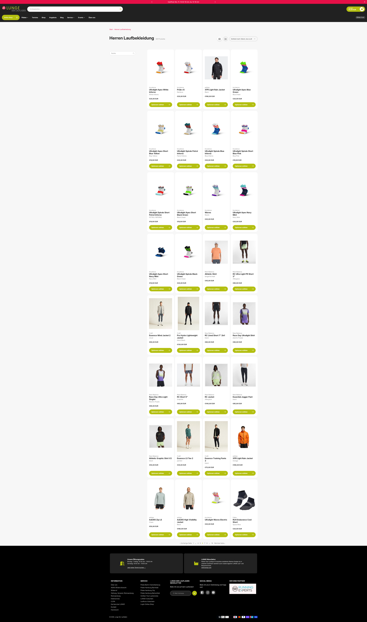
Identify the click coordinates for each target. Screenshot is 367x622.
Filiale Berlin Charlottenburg (150, 585)
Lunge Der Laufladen (121, 617)
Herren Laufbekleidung (122, 29)
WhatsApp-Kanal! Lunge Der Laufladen (183, 2)
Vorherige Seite (186, 543)
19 (212, 543)
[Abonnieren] (194, 593)
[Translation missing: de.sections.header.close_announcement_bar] (365, 2)
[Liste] (225, 39)
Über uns (114, 585)
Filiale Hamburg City (147, 590)
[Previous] (152, 2)
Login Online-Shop (147, 604)
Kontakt (113, 607)
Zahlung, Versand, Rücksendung (122, 593)
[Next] (215, 2)
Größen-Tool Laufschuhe (149, 596)
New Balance (209, 272)
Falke (235, 517)
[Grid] (219, 39)
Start (111, 29)
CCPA (113, 601)
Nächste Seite (219, 543)
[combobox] (122, 53)
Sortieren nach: (235, 39)
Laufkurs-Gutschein (147, 601)
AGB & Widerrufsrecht (118, 588)
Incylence (152, 87)
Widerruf (114, 590)
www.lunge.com (206, 567)
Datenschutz (115, 599)
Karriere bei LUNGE (118, 604)
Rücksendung (116, 596)
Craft (151, 333)
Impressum (115, 610)
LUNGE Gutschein (146, 599)
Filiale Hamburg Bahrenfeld (150, 593)
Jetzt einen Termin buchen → (136, 567)
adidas (207, 87)
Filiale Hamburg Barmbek (149, 588)
